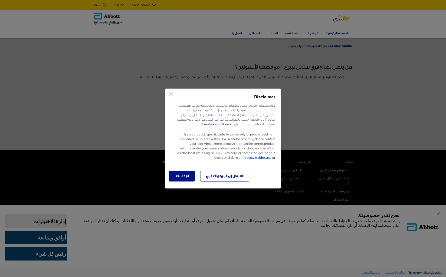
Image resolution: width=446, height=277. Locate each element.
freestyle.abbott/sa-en (217, 124)
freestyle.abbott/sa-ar (259, 157)
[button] (182, 176)
